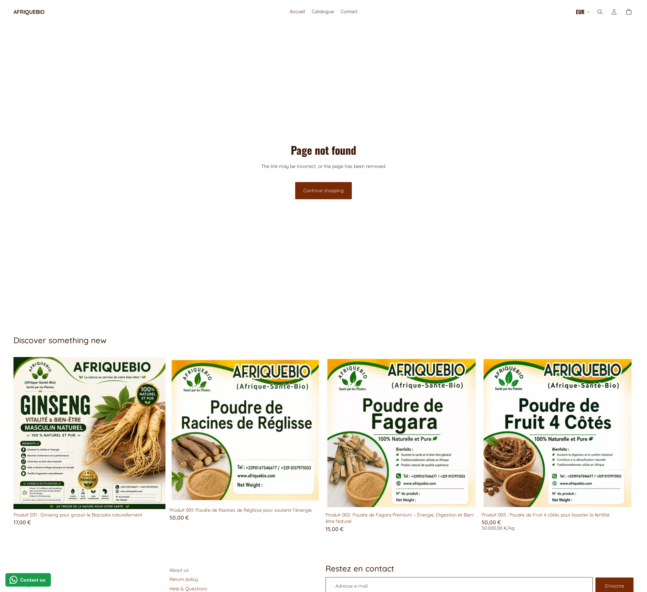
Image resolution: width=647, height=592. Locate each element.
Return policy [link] (184, 579)
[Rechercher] (599, 11)
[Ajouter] (155, 499)
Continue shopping (323, 190)
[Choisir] (623, 499)
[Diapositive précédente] (23, 432)
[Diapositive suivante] (155, 432)
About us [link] (179, 570)
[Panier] (628, 11)
